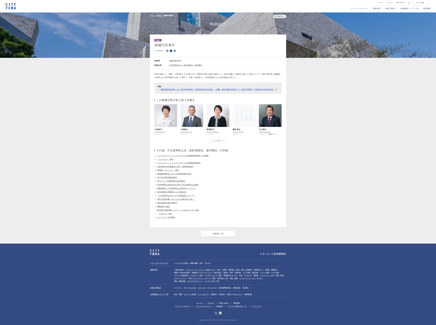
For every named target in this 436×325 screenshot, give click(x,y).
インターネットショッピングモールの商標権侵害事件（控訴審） (183, 156)
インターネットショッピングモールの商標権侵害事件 (179, 163)
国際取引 (274, 270)
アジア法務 (275, 272)
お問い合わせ (400, 2)
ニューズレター (203, 294)
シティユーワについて (360, 8)
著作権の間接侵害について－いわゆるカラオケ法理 (178, 210)
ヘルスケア (248, 275)
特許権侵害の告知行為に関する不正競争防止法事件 (178, 185)
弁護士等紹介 (390, 8)
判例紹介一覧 (218, 234)
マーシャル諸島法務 (181, 275)
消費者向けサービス (230, 275)
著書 (180, 294)
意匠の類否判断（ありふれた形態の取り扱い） (176, 199)
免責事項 (219, 306)
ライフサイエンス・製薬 (213, 275)
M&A (218, 270)
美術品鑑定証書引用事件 (167, 203)
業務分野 (376, 8)
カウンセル (202, 288)
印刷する (280, 16)
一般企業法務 (179, 270)
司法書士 (245, 288)
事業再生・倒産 (233, 270)
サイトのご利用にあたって (237, 306)
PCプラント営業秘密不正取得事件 (171, 181)
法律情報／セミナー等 (409, 8)
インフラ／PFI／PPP (211, 281)
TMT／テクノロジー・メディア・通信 (202, 278)
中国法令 (222, 294)
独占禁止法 (218, 272)
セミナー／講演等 (190, 294)
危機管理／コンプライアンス (202, 272)
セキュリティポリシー (204, 306)
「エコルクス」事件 (165, 159)
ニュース (380, 2)
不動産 (224, 270)
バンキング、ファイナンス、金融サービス (200, 270)
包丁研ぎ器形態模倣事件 (167, 177)
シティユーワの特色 (181, 263)
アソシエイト (212, 288)
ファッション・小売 (267, 275)
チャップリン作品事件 (166, 217)
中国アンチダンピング (234, 294)
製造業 (256, 275)
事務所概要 (194, 263)
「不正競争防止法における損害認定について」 (176, 196)
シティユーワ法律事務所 (154, 252)
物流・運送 (280, 275)
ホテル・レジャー (180, 278)
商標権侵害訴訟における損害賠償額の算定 (174, 174)
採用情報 (426, 8)
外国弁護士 (237, 288)
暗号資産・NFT (222, 278)
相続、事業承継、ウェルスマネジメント (188, 281)
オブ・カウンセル (190, 288)
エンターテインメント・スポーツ (251, 278)
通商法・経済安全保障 (182, 272)
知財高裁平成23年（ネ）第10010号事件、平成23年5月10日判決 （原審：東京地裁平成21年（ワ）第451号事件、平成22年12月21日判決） (218, 89)
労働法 (267, 270)
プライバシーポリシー (183, 306)
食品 (240, 275)
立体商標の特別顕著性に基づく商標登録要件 (175, 167)
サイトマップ (256, 306)
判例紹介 (214, 294)
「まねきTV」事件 (164, 214)
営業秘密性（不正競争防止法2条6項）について (176, 188)
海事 (231, 272)
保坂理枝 (172, 61)
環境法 (225, 272)
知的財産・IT (258, 270)
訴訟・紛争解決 (246, 270)
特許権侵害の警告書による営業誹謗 (171, 192)
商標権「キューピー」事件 (168, 170)
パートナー (178, 288)
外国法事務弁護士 (225, 288)
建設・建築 (234, 278)
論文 (175, 294)
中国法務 (237, 272)
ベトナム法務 (264, 272)
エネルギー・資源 (196, 275)
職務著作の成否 (163, 207)
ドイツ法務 (246, 272)
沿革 (201, 263)
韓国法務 (255, 272)
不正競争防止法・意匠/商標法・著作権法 (185, 65)
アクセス (390, 2)
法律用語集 (248, 294)
